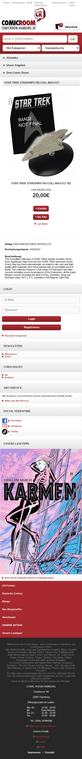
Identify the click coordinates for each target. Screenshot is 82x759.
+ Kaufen (41, 208)
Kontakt (49, 752)
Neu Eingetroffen (12, 609)
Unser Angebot (15, 65)
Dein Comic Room (17, 72)
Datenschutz (59, 2)
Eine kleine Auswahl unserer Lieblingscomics (29, 578)
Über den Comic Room (42, 726)
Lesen (8, 356)
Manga (6, 601)
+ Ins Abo (41, 217)
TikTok (14, 431)
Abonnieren (11, 354)
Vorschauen (9, 617)
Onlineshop (42, 736)
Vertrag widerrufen (41, 4)
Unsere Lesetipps (12, 633)
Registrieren (31, 327)
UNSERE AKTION (12, 625)
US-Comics (8, 585)
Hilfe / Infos (72, 4)
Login (31, 319)
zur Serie (42, 224)
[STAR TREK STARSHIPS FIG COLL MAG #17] (41, 135)
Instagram (16, 426)
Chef (42, 747)
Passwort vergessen (16, 335)
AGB (29, 2)
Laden (42, 742)
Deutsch (9, 377)
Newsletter (18, 2)
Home (6, 2)
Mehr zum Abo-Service (16, 401)
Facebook (15, 420)
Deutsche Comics (12, 593)
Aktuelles (12, 57)
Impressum (34, 752)
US (6, 375)
